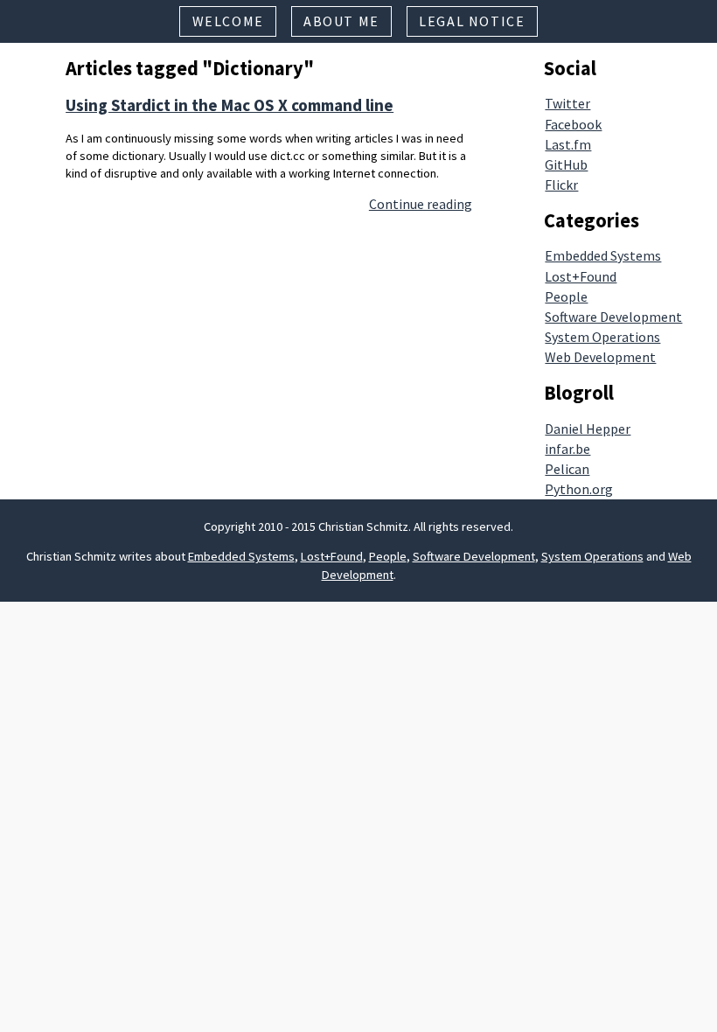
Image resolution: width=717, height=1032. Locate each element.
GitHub (566, 164)
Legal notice (472, 21)
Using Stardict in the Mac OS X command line (229, 104)
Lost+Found (580, 276)
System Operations (602, 336)
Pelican (567, 469)
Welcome (228, 21)
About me (341, 21)
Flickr (561, 184)
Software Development (613, 316)
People (566, 296)
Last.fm (568, 144)
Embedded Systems (603, 255)
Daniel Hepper (587, 428)
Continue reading (420, 204)
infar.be (567, 448)
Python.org (579, 489)
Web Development (600, 357)
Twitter (567, 103)
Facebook (573, 124)
